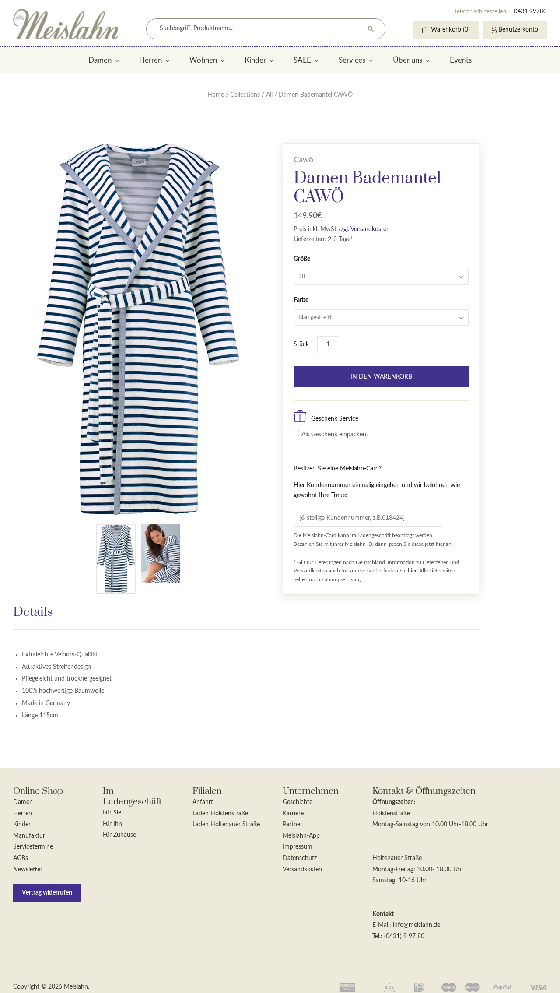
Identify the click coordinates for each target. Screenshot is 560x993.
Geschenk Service (334, 419)
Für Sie (112, 813)
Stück (301, 344)
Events (461, 60)
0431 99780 (530, 11)
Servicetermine (33, 847)
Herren (150, 60)
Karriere (293, 814)
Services (352, 60)
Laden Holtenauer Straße (226, 824)
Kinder (255, 60)
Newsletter (27, 870)
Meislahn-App (301, 836)
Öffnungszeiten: (394, 802)
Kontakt (383, 914)
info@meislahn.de (416, 925)
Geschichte (297, 802)
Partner (292, 824)
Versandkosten (302, 870)
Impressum (297, 847)
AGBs (20, 858)
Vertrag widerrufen (47, 893)
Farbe (301, 300)
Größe (302, 259)
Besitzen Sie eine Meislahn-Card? (377, 482)
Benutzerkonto (518, 30)
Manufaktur (29, 836)
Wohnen (203, 60)
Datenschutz (300, 858)
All (269, 95)
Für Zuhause (119, 835)
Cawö (303, 160)
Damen (100, 60)
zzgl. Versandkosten (364, 229)
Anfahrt (202, 802)
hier (412, 570)
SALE (302, 60)
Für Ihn (112, 824)
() (450, 30)
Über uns (407, 60)
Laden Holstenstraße (220, 814)
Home (215, 95)
